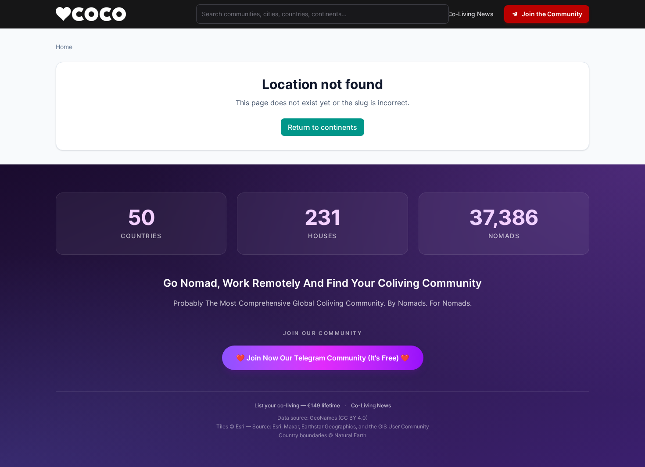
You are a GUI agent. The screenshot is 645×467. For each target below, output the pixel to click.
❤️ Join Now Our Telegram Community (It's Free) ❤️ (322, 357)
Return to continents (322, 127)
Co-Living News (371, 405)
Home (64, 46)
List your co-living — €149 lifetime (297, 405)
